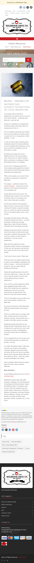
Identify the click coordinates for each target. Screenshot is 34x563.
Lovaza (27, 448)
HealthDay (13, 422)
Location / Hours (15, 13)
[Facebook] (20, 7)
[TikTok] (31, 7)
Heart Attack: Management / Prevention (12, 448)
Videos (21, 64)
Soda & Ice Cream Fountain (8, 502)
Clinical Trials (5, 441)
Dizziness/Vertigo (16, 441)
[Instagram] (24, 7)
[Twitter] (27, 7)
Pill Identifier (21, 11)
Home (7, 47)
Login (6, 15)
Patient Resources (16, 47)
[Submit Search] (28, 60)
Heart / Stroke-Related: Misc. (10, 445)
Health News (10, 64)
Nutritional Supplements (8, 452)
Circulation (11, 186)
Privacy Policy (5, 515)
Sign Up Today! (25, 13)
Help (14, 11)
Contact (3, 507)
